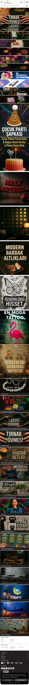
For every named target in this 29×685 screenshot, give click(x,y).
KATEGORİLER (4, 652)
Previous (2, 153)
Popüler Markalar (4, 637)
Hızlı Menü (3, 658)
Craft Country (3, 641)
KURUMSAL (3, 656)
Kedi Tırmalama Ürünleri (13, 648)
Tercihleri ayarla (8, 680)
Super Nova (12, 641)
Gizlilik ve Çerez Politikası (15, 682)
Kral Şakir (12, 639)
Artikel (2, 639)
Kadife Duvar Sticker (4, 647)
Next (26, 153)
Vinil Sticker (21, 647)
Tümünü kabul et (21, 680)
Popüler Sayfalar (4, 644)
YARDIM (2, 654)
